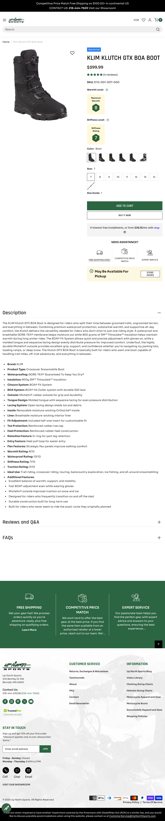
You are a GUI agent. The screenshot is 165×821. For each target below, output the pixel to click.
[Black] (91, 157)
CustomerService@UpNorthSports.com (132, 816)
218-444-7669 (30, 693)
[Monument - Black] (143, 157)
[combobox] (82, 29)
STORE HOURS (150, 274)
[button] (95, 74)
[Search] (158, 29)
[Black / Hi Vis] (112, 157)
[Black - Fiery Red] (132, 157)
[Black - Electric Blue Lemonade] (122, 157)
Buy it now (125, 215)
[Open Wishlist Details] (143, 20)
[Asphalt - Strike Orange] (101, 157)
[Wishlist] (72, 53)
